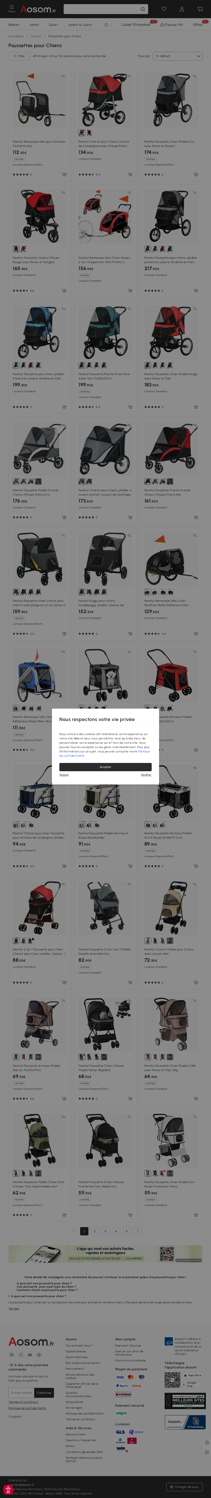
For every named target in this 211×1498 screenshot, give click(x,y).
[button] (8, 1490)
